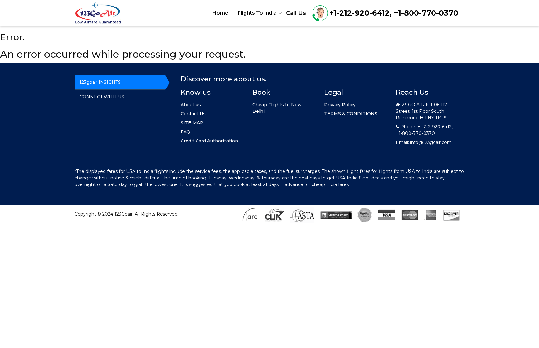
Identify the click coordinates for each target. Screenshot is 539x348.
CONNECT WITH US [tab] (102, 97)
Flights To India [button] (257, 13)
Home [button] (220, 13)
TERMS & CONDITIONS (350, 114)
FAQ (185, 132)
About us (191, 104)
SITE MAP (192, 123)
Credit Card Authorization (209, 141)
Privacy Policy (340, 104)
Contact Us (193, 114)
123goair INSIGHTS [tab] (100, 82)
